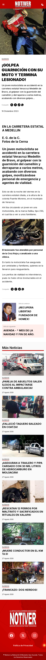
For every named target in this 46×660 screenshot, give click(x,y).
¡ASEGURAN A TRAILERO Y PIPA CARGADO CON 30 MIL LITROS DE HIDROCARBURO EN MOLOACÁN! (22, 467)
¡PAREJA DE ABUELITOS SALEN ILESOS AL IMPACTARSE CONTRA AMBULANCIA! (22, 384)
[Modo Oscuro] (42, 4)
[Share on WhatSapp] (22, 105)
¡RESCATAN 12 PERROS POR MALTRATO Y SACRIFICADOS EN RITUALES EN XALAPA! (22, 511)
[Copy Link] (19, 104)
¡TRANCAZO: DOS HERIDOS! (19, 589)
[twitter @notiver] (23, 635)
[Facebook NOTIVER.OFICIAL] (11, 635)
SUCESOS (5, 59)
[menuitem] (23, 645)
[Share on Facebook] (15, 104)
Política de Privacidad (23, 645)
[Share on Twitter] (11, 104)
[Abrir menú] (3, 4)
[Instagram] (34, 635)
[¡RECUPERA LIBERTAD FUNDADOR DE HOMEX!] (9, 312)
